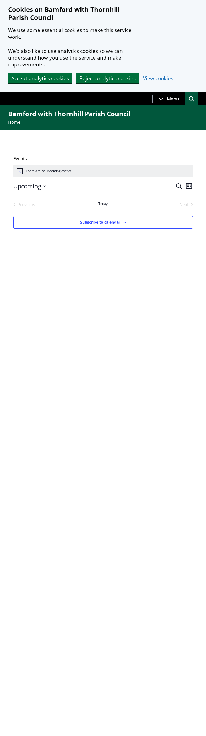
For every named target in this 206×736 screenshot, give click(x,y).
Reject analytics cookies (107, 78)
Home (14, 122)
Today (103, 204)
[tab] (168, 98)
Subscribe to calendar (100, 222)
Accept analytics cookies (40, 78)
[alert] (103, 171)
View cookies (158, 78)
